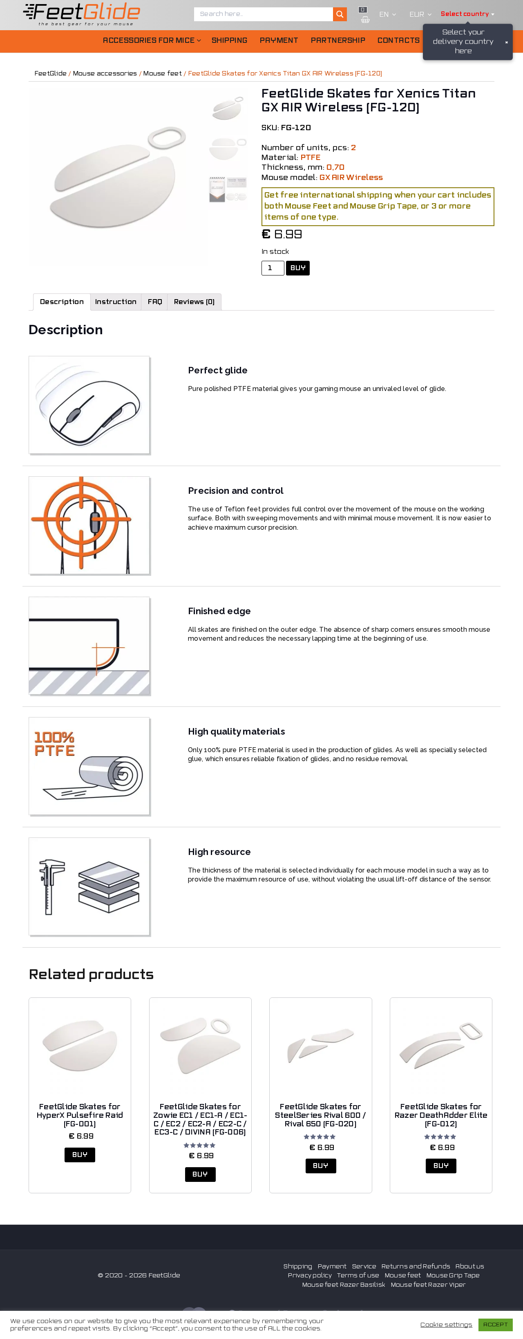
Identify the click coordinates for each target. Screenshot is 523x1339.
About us (470, 1267)
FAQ (155, 302)
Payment (279, 40)
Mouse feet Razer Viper (428, 1285)
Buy (298, 268)
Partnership (338, 40)
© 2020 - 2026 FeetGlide (139, 1275)
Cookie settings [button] (446, 1325)
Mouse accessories (105, 74)
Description (62, 302)
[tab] (62, 302)
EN (384, 14)
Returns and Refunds (416, 1267)
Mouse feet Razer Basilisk (344, 1285)
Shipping (230, 40)
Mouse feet (162, 74)
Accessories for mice (148, 40)
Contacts (399, 40)
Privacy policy (310, 1276)
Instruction (115, 302)
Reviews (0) (194, 302)
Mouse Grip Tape (453, 1276)
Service (364, 1267)
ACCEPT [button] (495, 1325)
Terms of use (358, 1276)
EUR (416, 14)
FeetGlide (51, 74)
